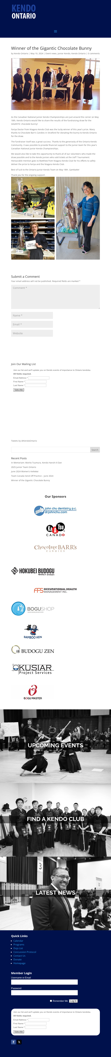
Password (16, 988)
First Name (19, 381)
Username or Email (21, 977)
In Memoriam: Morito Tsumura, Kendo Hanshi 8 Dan (36, 462)
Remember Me (60, 1001)
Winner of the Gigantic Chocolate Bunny (30, 480)
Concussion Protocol (24, 952)
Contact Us (19, 955)
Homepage (19, 963)
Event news (51, 53)
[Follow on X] (19, 1042)
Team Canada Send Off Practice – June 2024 (32, 475)
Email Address (20, 378)
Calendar (18, 940)
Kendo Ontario (21, 53)
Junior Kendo (64, 53)
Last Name (19, 385)
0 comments (94, 53)
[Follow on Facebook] (13, 1042)
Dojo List (18, 948)
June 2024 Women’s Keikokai (24, 471)
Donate (17, 959)
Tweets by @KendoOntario (24, 440)
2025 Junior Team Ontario (23, 467)
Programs (18, 944)
